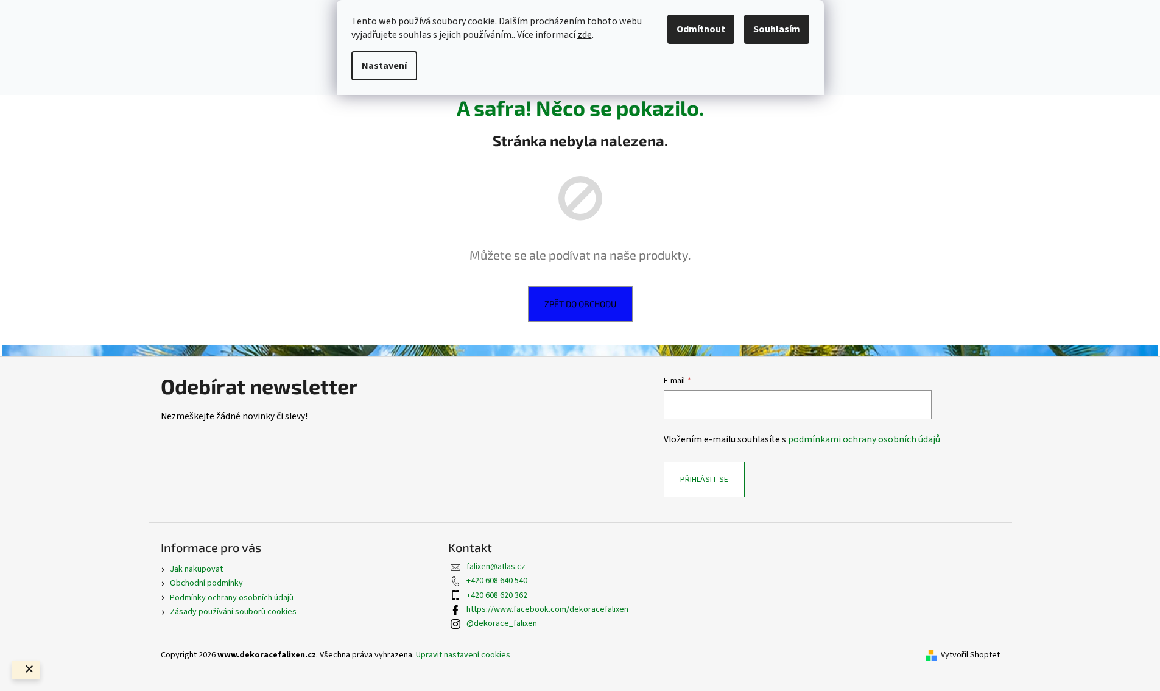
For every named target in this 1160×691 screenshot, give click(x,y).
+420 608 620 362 (496, 595)
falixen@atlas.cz (496, 567)
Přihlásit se (704, 479)
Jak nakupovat (196, 569)
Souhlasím (776, 29)
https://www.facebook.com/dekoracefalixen (547, 609)
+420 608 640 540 (496, 581)
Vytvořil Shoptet (970, 655)
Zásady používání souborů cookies (233, 612)
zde (584, 34)
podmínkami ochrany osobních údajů (864, 439)
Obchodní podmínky (206, 583)
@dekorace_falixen (501, 623)
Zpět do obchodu (580, 304)
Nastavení (384, 66)
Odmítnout (701, 29)
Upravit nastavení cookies (463, 655)
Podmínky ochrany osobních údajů (232, 598)
